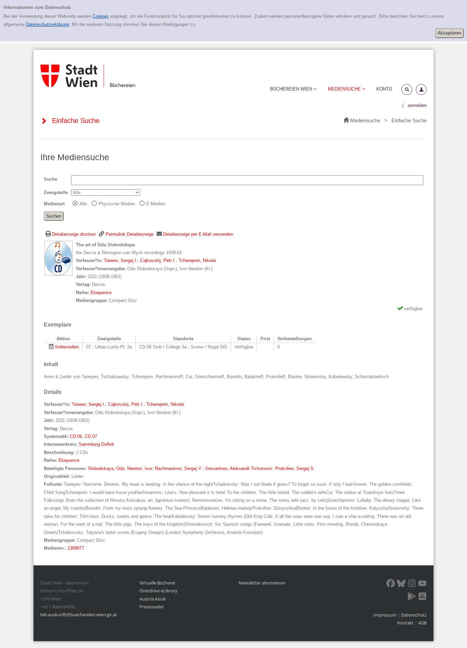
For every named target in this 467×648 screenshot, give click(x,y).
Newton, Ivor (139, 468)
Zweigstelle (56, 192)
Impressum (385, 615)
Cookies (101, 16)
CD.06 (76, 436)
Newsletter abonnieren (262, 583)
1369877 (75, 548)
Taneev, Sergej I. (120, 260)
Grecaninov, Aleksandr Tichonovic (238, 468)
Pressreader (151, 607)
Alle (83, 203)
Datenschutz (414, 615)
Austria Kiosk (152, 599)
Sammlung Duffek (96, 444)
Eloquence (101, 292)
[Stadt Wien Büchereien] (87, 76)
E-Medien (155, 203)
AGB (422, 623)
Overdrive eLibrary (158, 591)
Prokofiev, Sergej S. (295, 468)
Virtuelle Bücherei (157, 583)
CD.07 (91, 436)
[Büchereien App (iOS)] (422, 597)
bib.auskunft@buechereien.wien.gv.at (78, 614)
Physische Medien (116, 203)
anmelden (417, 105)
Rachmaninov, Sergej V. (178, 468)
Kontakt (405, 623)
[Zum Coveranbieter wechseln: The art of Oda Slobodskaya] (58, 257)
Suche (50, 179)
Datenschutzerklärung (47, 24)
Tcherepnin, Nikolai (197, 260)
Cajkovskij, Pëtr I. (158, 260)
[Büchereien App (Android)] (412, 597)
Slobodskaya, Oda (106, 468)
